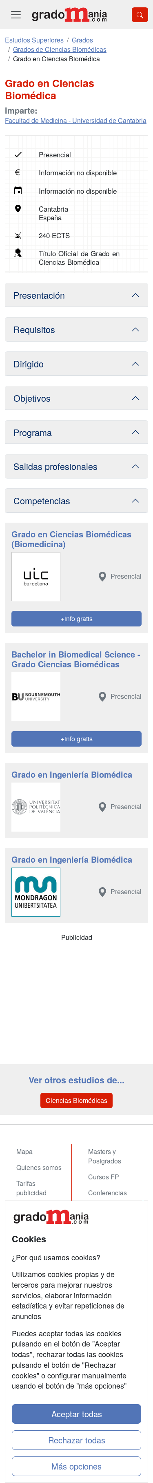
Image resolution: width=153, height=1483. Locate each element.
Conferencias (107, 1192)
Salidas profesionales (55, 466)
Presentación (39, 295)
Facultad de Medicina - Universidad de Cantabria (75, 120)
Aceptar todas (76, 1414)
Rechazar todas (76, 1440)
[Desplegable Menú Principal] (16, 14)
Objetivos (32, 397)
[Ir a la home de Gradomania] (69, 14)
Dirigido (28, 363)
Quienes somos (39, 1167)
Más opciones (76, 1466)
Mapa (24, 1151)
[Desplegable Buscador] (140, 14)
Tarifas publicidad (31, 1188)
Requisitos (34, 329)
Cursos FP (103, 1176)
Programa (32, 432)
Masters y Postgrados (104, 1156)
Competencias (41, 500)
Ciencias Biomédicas (76, 1100)
